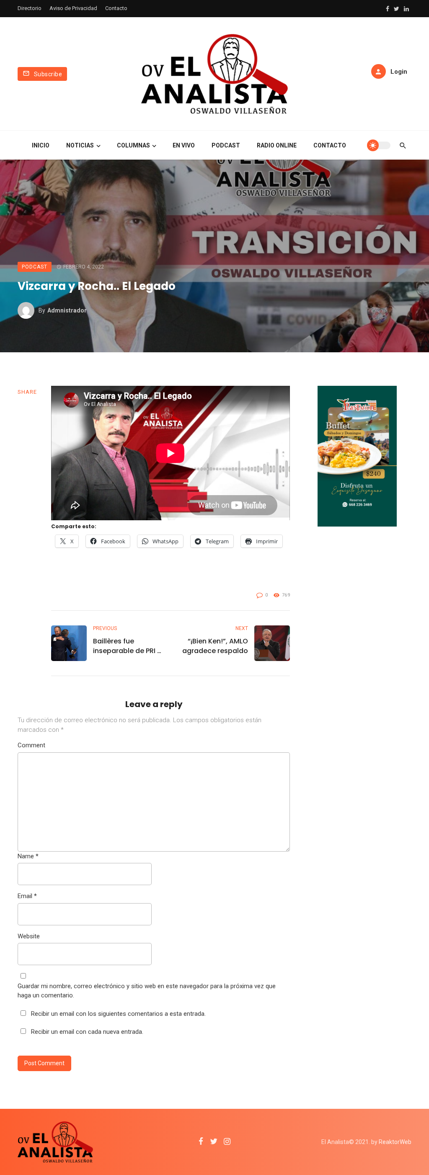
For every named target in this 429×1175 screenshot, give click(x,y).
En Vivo (184, 145)
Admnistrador (67, 310)
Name (28, 856)
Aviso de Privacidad (73, 8)
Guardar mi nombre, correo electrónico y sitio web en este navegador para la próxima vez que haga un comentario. (147, 990)
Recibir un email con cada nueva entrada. (87, 1032)
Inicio (40, 145)
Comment (31, 745)
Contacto (116, 8)
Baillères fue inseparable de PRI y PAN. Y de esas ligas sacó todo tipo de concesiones (127, 646)
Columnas (133, 145)
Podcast (226, 145)
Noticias (80, 145)
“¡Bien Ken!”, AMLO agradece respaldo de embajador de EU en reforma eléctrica (213, 646)
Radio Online (277, 145)
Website (29, 936)
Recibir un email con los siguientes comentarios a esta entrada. (118, 1013)
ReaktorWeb (395, 1142)
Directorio (29, 8)
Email (27, 896)
